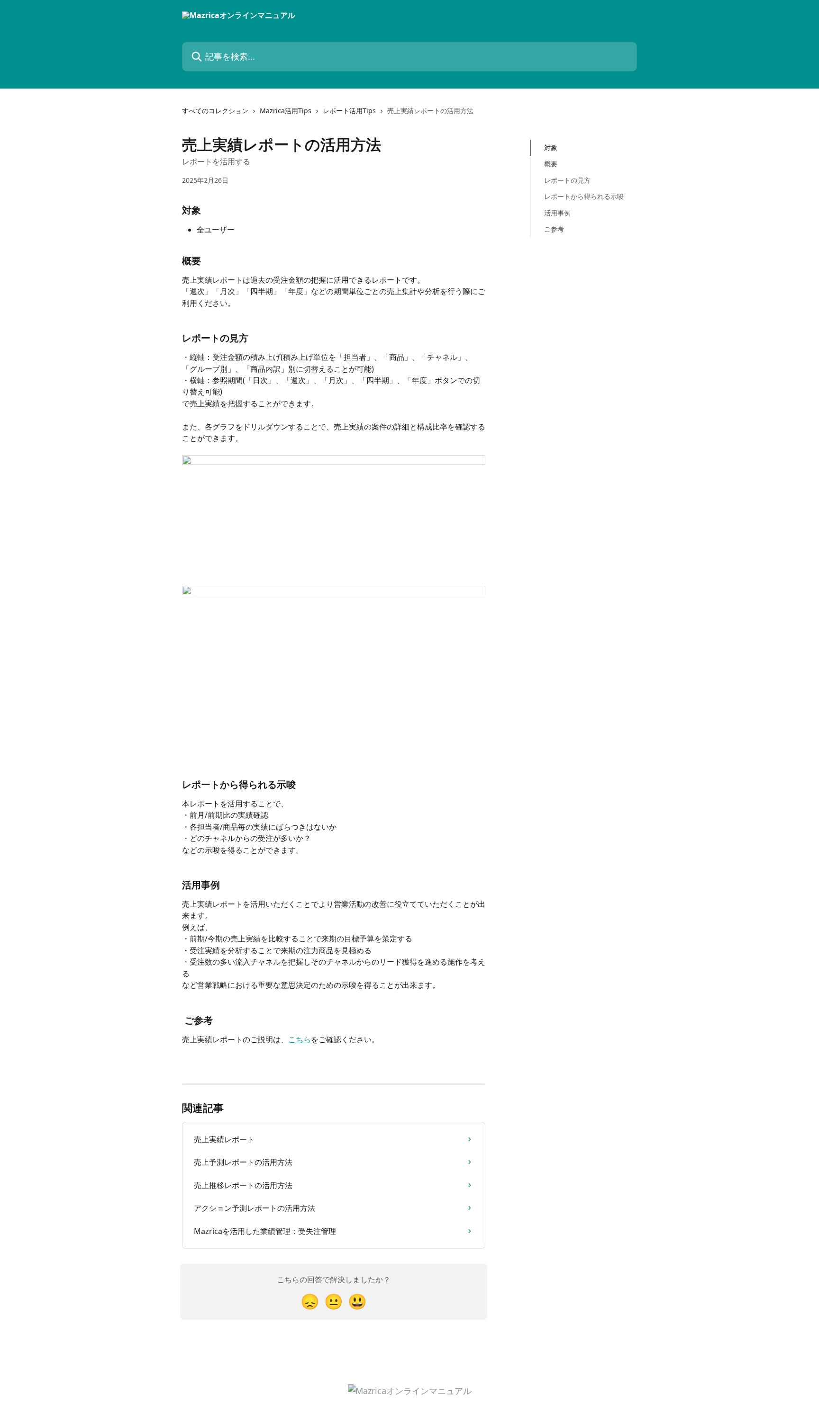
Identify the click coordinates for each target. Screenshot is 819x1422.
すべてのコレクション (215, 110)
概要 (550, 163)
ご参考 (554, 228)
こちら (299, 1039)
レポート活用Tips (349, 110)
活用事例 (557, 212)
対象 (550, 147)
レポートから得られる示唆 (584, 196)
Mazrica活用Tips (285, 110)
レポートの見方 (567, 180)
